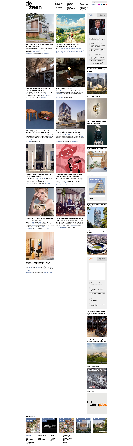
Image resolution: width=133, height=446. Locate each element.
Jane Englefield (29, 272)
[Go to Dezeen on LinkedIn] (101, 5)
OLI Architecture (68, 134)
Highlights (32, 416)
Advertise (66, 439)
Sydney (30, 267)
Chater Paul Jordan (61, 227)
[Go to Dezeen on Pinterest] (97, 5)
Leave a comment (48, 272)
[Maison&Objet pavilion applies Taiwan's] (40, 115)
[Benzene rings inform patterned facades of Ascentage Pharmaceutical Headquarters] (70, 115)
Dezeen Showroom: (61, 90)
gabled (27, 50)
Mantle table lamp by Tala (64, 88)
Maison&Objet (29, 139)
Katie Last (58, 141)
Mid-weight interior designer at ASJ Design (98, 304)
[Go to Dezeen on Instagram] (99, 5)
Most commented (102, 14)
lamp (57, 93)
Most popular (91, 14)
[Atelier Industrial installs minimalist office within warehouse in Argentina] (40, 73)
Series (69, 2)
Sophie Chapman (60, 185)
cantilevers (37, 50)
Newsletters (71, 8)
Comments (66, 437)
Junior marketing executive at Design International (97, 283)
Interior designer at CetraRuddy (96, 299)
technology (32, 222)
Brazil (34, 51)
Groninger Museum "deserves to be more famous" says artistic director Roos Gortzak (98, 56)
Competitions (84, 9)
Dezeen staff (59, 97)
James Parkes (29, 228)
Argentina (45, 95)
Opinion (69, 4)
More (38, 51)
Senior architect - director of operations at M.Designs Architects (98, 289)
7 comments (75, 55)
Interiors (57, 4)
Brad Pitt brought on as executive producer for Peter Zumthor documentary (98, 40)
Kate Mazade (29, 53)
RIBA (44, 178)
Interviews (70, 3)
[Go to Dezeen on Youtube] (106, 5)
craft (50, 136)
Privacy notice (67, 440)
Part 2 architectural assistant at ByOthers (98, 294)
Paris (42, 139)
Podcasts (70, 9)
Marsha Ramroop (30, 183)
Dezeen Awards (73, 225)
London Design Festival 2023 (71, 180)
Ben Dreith (28, 97)
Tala (61, 93)
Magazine (58, 2)
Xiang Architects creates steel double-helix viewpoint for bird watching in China (98, 62)
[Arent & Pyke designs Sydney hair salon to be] (40, 246)
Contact (65, 442)
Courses (82, 8)
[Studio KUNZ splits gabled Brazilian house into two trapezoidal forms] (40, 29)
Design (57, 6)
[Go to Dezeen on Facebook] (102, 5)
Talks (69, 6)
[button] (106, 11)
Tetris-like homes (99, 419)
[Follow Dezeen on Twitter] (104, 5)
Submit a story (67, 438)
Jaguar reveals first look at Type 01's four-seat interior (97, 50)
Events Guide (84, 4)
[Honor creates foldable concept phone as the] (40, 203)
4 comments (46, 228)
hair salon (38, 267)
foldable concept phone (36, 223)
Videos (69, 7)
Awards (82, 2)
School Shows (84, 7)
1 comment (44, 97)
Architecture (59, 3)
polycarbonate (42, 93)
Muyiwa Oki (38, 178)
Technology (58, 7)
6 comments (47, 183)
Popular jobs (91, 259)
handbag (33, 225)
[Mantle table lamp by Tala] (70, 73)
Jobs (81, 3)
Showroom (83, 6)
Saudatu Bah (59, 55)
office (27, 93)
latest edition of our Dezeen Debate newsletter (69, 48)
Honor (40, 222)
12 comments (45, 53)
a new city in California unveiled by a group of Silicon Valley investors (70, 50)
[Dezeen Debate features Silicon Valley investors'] (70, 29)
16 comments (75, 141)
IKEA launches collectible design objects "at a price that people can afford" (98, 45)
